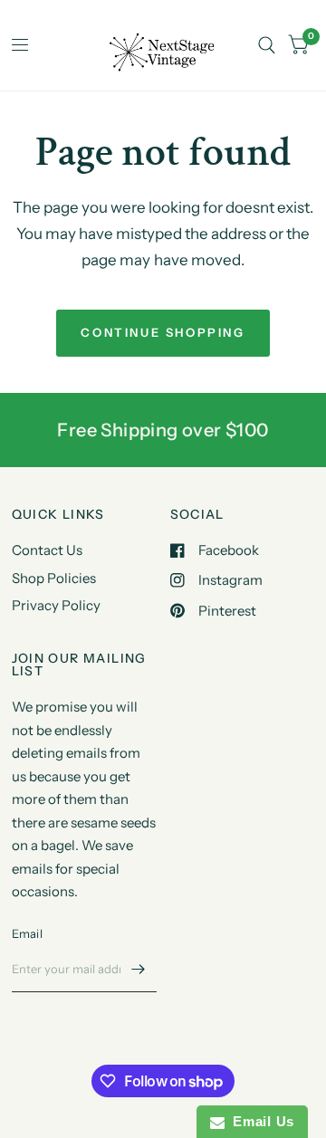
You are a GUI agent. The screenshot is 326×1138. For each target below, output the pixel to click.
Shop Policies (54, 578)
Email (27, 933)
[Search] (267, 45)
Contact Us (47, 550)
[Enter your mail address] (138, 968)
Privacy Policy (56, 605)
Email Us (259, 1121)
